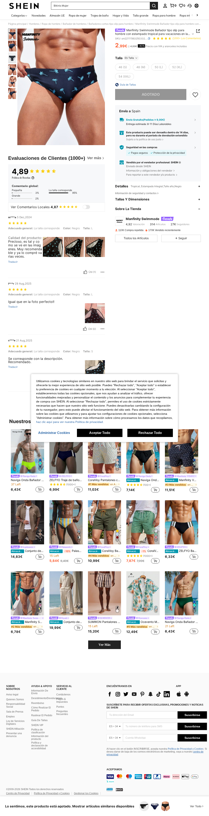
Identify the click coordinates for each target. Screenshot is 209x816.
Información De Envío (39, 692)
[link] (173, 5)
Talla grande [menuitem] (140, 15)
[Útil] (85, 272)
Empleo (10, 716)
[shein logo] (24, 5)
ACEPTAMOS (114, 769)
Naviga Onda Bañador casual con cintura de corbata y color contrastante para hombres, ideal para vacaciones (143, 480)
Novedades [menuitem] (39, 15)
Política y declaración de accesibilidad (39, 745)
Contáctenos (63, 694)
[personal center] (165, 5)
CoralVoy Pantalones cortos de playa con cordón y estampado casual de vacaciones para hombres (143, 551)
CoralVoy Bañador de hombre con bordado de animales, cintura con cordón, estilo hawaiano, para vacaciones (105, 551)
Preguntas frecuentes (62, 713)
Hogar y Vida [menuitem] (121, 15)
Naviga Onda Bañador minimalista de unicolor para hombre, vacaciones (27, 480)
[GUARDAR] (195, 94)
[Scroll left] (192, 15)
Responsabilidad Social (15, 705)
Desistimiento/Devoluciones (46, 698)
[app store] (179, 696)
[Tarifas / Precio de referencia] (129, 46)
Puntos (60, 706)
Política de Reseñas (21, 177)
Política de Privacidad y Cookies (185, 748)
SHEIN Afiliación (15, 728)
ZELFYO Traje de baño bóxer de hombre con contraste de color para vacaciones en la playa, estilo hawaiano (66, 480)
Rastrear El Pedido (41, 715)
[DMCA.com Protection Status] (119, 789)
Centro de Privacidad (18, 793)
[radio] (122, 67)
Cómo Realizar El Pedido (41, 709)
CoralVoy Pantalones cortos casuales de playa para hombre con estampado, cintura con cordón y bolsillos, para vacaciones (104, 480)
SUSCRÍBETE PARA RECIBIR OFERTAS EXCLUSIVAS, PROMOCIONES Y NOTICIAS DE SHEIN (155, 706)
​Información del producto (39, 737)
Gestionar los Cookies (86, 793)
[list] (139, 694)
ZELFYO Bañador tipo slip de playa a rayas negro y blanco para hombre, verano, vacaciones (182, 551)
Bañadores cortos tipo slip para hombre (111, 23)
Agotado (151, 94)
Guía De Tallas (39, 720)
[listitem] (27, 461)
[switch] (86, 207)
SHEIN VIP (37, 725)
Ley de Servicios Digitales (15, 722)
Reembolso (37, 703)
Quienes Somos (15, 699)
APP (178, 686)
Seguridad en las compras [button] (141, 147)
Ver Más (104, 644)
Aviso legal (12, 694)
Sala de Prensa (14, 711)
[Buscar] (154, 6)
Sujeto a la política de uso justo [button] (143, 139)
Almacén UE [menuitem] (57, 15)
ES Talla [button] (129, 57)
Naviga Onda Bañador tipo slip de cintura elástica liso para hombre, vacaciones (181, 622)
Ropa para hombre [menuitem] (164, 15)
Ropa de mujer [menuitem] (78, 15)
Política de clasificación (38, 731)
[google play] (186, 696)
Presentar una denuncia (14, 735)
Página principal (17, 23)
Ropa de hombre (51, 23)
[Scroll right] (197, 15)
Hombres (34, 23)
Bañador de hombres (74, 23)
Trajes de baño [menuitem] (100, 15)
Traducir (13, 261)
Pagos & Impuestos (62, 700)
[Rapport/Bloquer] (102, 272)
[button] (189, 5)
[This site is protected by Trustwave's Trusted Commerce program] (110, 789)
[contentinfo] (157, 779)
